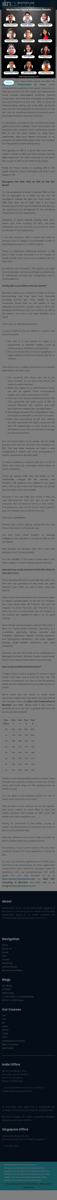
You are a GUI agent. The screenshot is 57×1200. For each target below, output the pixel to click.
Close (9, 82)
